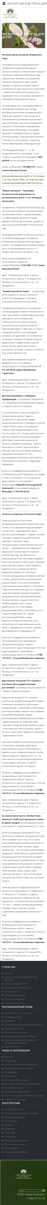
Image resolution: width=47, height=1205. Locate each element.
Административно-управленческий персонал (20, 978)
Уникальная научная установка (18, 1068)
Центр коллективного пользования (20, 1064)
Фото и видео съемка (14, 1144)
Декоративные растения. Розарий (20, 1036)
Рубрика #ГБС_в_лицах (15, 1099)
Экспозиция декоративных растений (21, 1113)
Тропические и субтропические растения (23, 1024)
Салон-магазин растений (15, 1152)
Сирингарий (9, 1132)
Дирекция (8, 973)
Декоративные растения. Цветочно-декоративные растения (21, 1041)
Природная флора (12, 1017)
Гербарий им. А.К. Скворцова (17, 1013)
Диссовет (8, 1056)
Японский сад (10, 1121)
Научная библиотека (14, 1003)
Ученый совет (10, 991)
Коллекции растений (13, 1028)
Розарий (8, 1125)
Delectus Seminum (12, 1046)
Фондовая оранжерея (14, 1117)
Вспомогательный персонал (17, 987)
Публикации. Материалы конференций (22, 1083)
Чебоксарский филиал (14, 999)
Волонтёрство (11, 1148)
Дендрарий (9, 1020)
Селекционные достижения (17, 1091)
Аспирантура (10, 1060)
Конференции (10, 1072)
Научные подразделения (15, 983)
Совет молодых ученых (15, 995)
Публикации (9, 1076)
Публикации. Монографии (16, 1080)
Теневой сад (10, 1136)
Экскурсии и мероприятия (16, 1140)
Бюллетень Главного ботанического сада (23, 1095)
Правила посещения (14, 1109)
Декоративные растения (15, 1032)
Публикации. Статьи (13, 1087)
